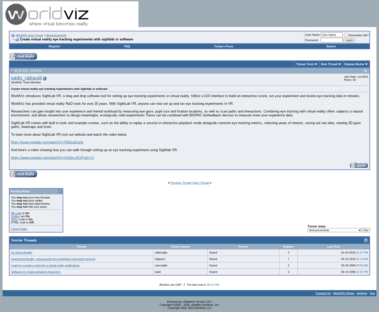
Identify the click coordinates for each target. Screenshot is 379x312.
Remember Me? (359, 35)
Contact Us (323, 293)
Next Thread (201, 182)
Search (331, 46)
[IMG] (14, 219)
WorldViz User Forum (29, 35)
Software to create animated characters (36, 271)
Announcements (56, 35)
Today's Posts (223, 46)
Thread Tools (305, 64)
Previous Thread (180, 182)
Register (54, 46)
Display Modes (354, 64)
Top (372, 293)
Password (311, 40)
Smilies (15, 216)
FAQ (127, 46)
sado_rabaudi (26, 78)
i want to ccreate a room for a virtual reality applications (45, 265)
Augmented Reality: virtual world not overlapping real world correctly (53, 259)
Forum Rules (19, 228)
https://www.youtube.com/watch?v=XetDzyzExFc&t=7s (52, 158)
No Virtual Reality (21, 252)
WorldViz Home (343, 293)
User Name (312, 34)
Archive (362, 293)
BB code (16, 213)
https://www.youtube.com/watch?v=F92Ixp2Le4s (47, 142)
